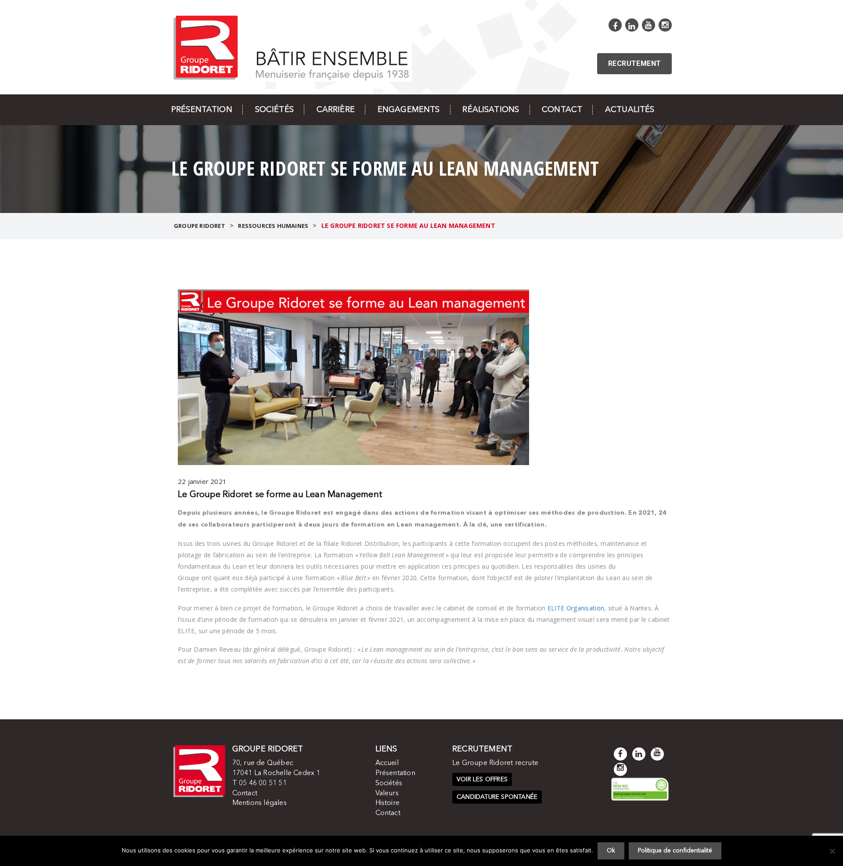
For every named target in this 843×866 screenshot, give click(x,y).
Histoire (387, 803)
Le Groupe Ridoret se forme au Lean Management (280, 495)
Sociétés (274, 110)
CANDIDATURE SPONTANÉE (497, 797)
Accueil (387, 763)
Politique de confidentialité (675, 851)
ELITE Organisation (576, 608)
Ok (611, 851)
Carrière (336, 110)
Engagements (409, 110)
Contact (562, 110)
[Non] (832, 851)
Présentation (201, 110)
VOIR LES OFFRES (482, 779)
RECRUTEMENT (634, 63)
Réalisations (490, 110)
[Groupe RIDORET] (291, 46)
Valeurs (387, 793)
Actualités (629, 110)
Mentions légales (259, 803)
